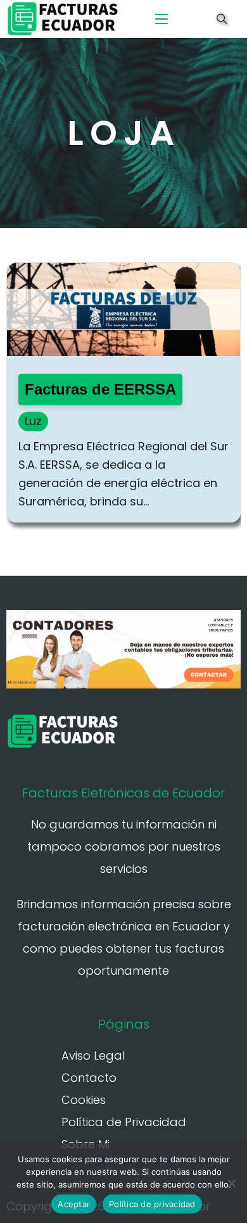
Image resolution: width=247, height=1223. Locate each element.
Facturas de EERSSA (100, 389)
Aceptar (74, 1204)
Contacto (89, 1078)
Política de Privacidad (123, 1122)
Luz (33, 421)
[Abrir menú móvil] (161, 19)
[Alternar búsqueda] (222, 19)
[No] (231, 1183)
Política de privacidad (152, 1204)
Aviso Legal (93, 1055)
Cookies (83, 1100)
